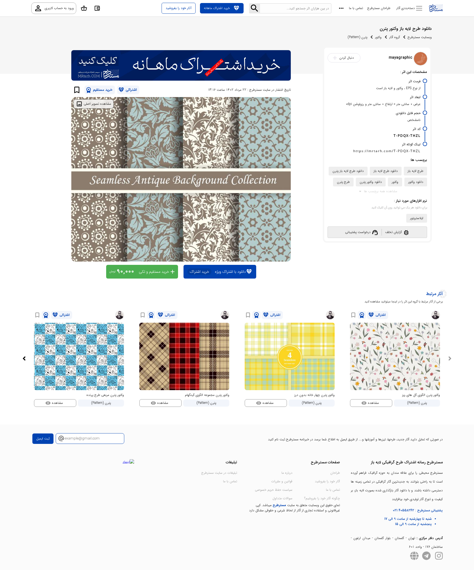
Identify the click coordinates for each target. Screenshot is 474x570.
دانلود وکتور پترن (371, 182)
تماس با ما (356, 8)
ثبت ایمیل (43, 438)
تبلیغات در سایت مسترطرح (219, 472)
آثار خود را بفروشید (327, 481)
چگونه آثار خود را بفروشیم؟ (322, 498)
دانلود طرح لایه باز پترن (348, 171)
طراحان (335, 472)
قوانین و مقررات (281, 481)
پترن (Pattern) (357, 37)
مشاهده (370, 403)
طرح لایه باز (415, 171)
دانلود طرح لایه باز (386, 171)
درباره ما (286, 472)
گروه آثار (394, 37)
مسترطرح (279, 505)
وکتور (378, 37)
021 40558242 (403, 510)
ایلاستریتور (416, 218)
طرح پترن (343, 182)
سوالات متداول (282, 498)
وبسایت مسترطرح (420, 37)
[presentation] (450, 359)
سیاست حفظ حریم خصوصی (273, 489)
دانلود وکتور (415, 182)
